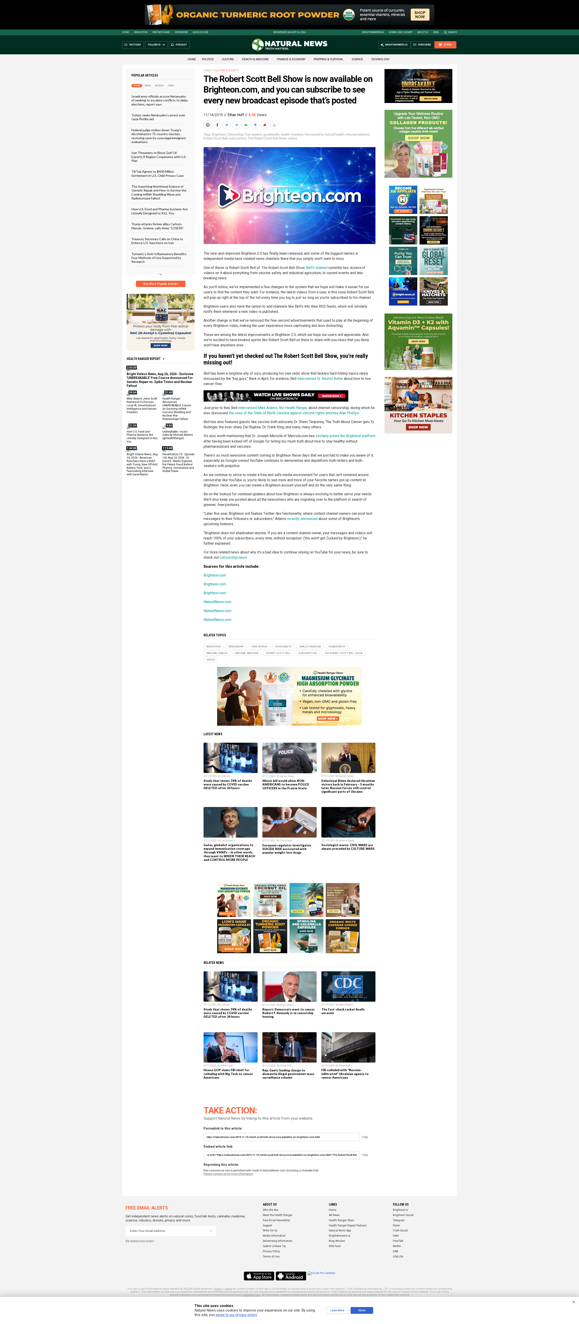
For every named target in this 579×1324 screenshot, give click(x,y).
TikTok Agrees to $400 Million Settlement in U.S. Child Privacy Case (157, 173)
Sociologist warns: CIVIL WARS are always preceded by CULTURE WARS (348, 846)
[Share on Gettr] (265, 125)
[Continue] (211, 1231)
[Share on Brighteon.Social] (208, 125)
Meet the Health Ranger (277, 1215)
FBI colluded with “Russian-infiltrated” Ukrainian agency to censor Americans (345, 1073)
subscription (237, 138)
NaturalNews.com (217, 602)
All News (334, 1215)
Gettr (396, 1235)
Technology (380, 59)
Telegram (399, 1220)
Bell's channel (316, 268)
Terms (228, 1288)
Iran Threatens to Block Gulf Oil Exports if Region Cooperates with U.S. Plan (158, 157)
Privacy (218, 1288)
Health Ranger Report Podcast (348, 1225)
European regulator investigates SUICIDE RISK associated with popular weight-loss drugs (286, 848)
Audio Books (200, 32)
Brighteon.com (215, 575)
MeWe (397, 1246)
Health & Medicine (255, 59)
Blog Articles (337, 1241)
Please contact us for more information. (229, 1174)
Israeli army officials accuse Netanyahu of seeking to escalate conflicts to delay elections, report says (159, 100)
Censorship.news (233, 557)
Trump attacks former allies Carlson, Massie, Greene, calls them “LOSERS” (157, 226)
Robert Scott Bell (216, 138)
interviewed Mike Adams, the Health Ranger (272, 408)
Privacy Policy (271, 1251)
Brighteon (140, 32)
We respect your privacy (140, 1240)
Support (267, 1225)
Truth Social (400, 1230)
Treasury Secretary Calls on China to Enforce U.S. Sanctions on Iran (157, 241)
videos (292, 138)
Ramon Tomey (287, 776)
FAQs (436, 32)
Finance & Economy (291, 59)
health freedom (292, 134)
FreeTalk (398, 1241)
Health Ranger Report (144, 359)
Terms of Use (271, 1256)
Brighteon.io (400, 1209)
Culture (228, 59)
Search (452, 32)
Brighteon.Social (403, 1215)
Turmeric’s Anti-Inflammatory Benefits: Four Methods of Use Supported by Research (159, 257)
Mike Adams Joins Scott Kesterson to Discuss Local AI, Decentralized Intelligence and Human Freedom (142, 405)
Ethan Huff (236, 115)
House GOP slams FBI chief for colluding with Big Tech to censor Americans (228, 1073)
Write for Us (270, 1230)
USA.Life (398, 1256)
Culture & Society (226, 70)
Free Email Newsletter (276, 1220)
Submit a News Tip (274, 1246)
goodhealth (271, 134)
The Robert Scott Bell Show (267, 138)
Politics (208, 59)
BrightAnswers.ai (373, 32)
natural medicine (358, 134)
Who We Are (270, 1209)
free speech (253, 134)
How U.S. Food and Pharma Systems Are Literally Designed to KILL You (159, 211)
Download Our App (400, 32)
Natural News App (340, 1230)
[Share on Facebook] (218, 125)
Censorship (235, 134)
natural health (334, 134)
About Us (422, 32)
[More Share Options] (275, 125)
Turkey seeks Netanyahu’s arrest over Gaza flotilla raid (158, 117)
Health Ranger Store (341, 1220)
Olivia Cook (286, 840)
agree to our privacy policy (236, 1315)
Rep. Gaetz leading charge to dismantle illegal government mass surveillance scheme (288, 1073)
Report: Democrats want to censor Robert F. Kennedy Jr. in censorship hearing (288, 1013)
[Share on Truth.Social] (256, 125)
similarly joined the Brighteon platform (345, 436)
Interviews (181, 32)
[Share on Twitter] (227, 125)
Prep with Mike (161, 32)
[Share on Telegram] (237, 125)
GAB (395, 1251)
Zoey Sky (225, 776)
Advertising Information (277, 1241)
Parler (396, 1225)
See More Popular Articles (160, 283)
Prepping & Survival (329, 59)
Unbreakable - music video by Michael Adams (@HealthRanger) (177, 435)
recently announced (302, 519)
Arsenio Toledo (346, 840)
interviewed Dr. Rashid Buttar (320, 378)
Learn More (337, 1310)
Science (357, 59)
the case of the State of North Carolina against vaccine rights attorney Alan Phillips (294, 413)
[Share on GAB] (246, 125)
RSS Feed (335, 1246)
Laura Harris (228, 840)
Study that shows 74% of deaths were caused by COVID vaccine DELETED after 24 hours (228, 784)
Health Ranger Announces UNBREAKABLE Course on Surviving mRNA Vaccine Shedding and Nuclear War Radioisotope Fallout (176, 408)
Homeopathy (314, 134)
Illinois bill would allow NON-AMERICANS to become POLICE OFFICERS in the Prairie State (285, 784)
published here (251, 1294)
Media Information (274, 1235)
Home (125, 32)
